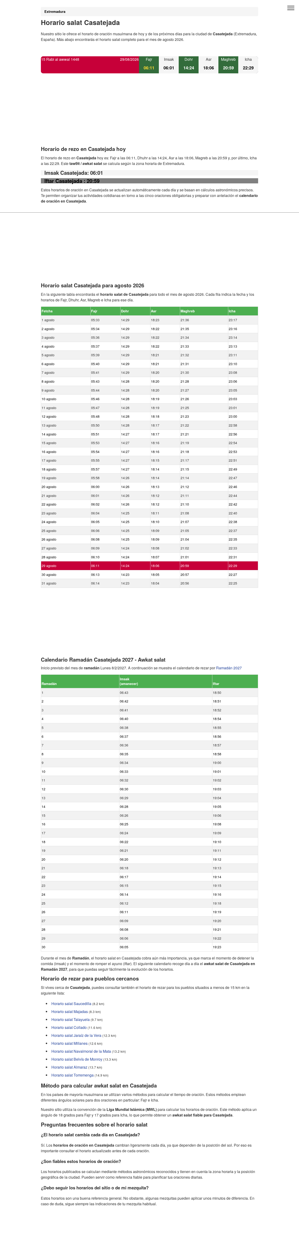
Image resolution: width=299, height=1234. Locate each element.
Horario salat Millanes (69, 1043)
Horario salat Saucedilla (71, 1003)
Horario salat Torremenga (72, 1075)
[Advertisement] (149, 113)
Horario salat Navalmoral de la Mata (81, 1051)
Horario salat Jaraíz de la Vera (76, 1035)
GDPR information (56, 1227)
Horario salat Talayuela (70, 1019)
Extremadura (54, 11)
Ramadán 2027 (229, 667)
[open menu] (290, 8)
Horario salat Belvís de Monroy (76, 1059)
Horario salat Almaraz (69, 1067)
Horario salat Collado (69, 1027)
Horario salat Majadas (69, 1011)
